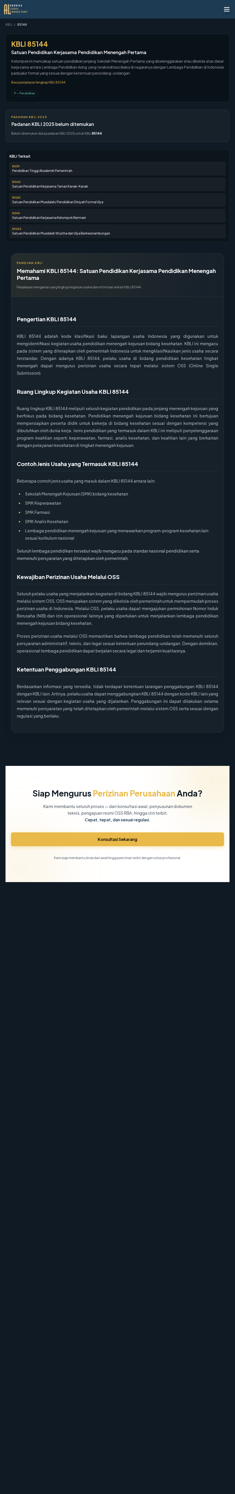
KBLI (9, 24)
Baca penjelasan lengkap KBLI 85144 (38, 82)
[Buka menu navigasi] (226, 9)
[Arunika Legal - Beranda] (22, 9)
